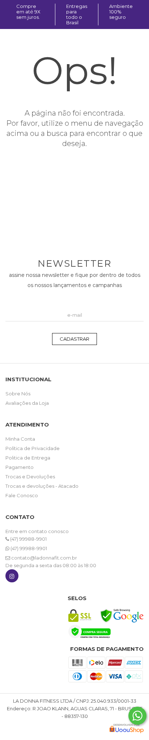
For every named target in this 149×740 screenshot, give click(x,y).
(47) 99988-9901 (28, 539)
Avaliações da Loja (27, 403)
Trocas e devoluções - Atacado (41, 486)
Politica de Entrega (27, 458)
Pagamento (19, 467)
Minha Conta (20, 439)
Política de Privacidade (32, 448)
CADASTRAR (74, 339)
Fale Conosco (21, 495)
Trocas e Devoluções (30, 476)
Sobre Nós (17, 393)
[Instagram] (12, 577)
